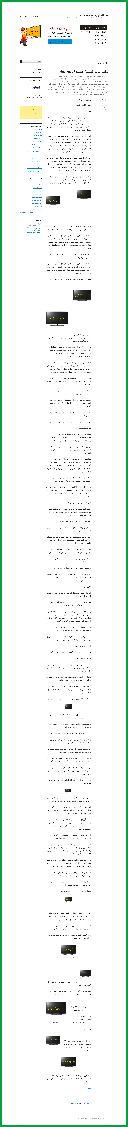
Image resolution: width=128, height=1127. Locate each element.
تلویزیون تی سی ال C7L (34, 228)
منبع (89, 1088)
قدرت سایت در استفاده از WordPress (86, 1118)
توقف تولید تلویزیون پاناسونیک (32, 223)
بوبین (107, 103)
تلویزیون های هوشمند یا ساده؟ (35, 209)
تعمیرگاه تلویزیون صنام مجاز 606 (94, 15)
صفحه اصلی (35, 16)
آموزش (106, 101)
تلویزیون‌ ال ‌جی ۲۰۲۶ (35, 230)
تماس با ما (23, 16)
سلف (105, 103)
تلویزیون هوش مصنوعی (34, 232)
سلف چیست (100, 103)
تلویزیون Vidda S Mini (34, 226)
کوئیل (103, 105)
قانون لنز (106, 105)
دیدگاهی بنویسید (105, 109)
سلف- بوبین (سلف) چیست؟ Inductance (83, 71)
